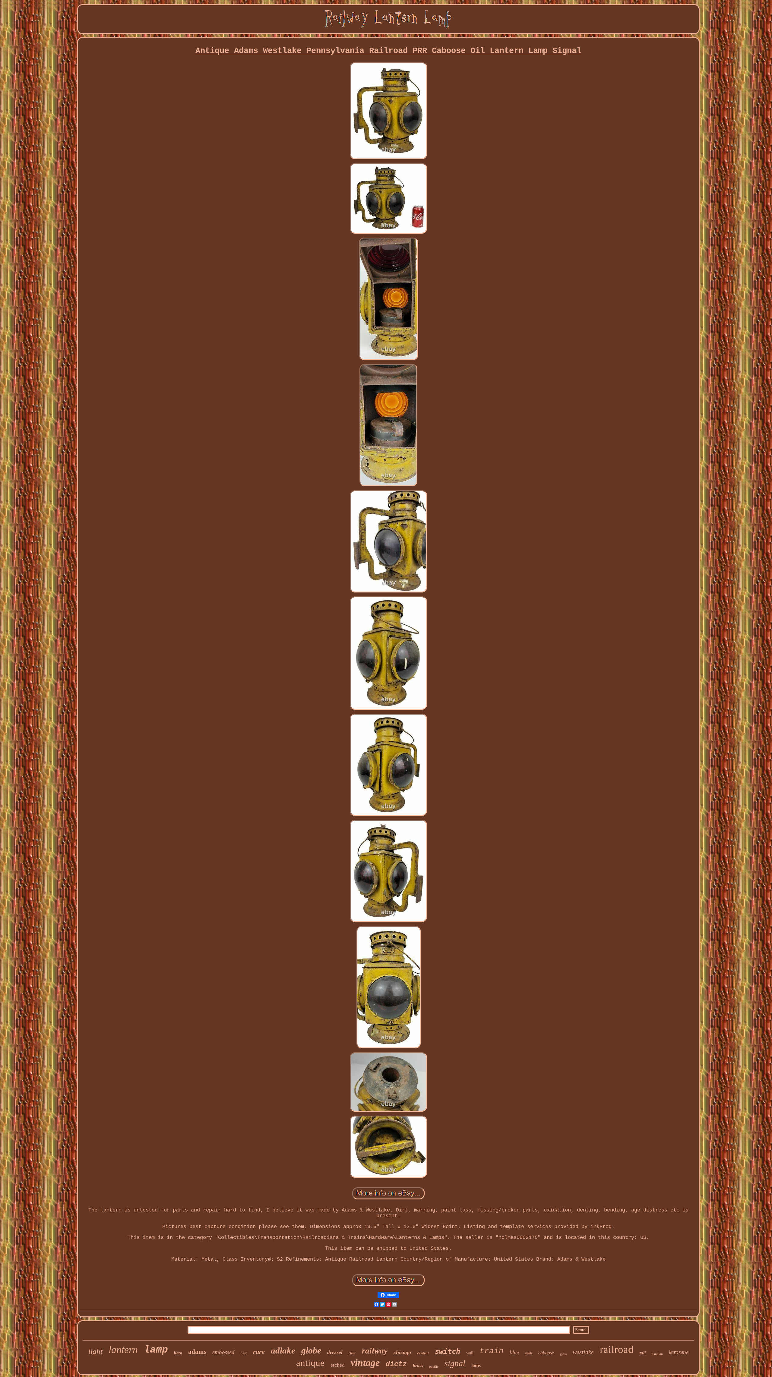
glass (563, 1354)
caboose (546, 1352)
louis (476, 1365)
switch (447, 1351)
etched (338, 1365)
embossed (223, 1352)
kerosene (678, 1352)
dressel (335, 1352)
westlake (583, 1352)
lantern (123, 1349)
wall (469, 1353)
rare (259, 1351)
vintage (365, 1362)
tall (643, 1352)
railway (375, 1350)
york (528, 1353)
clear (352, 1353)
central (423, 1353)
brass (418, 1365)
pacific (433, 1366)
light (95, 1351)
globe (311, 1350)
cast (244, 1353)
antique (310, 1362)
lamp (156, 1350)
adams (197, 1351)
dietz (396, 1364)
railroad (617, 1349)
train (491, 1351)
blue (514, 1352)
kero (178, 1353)
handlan (657, 1354)
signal (455, 1363)
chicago (402, 1352)
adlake (283, 1350)
